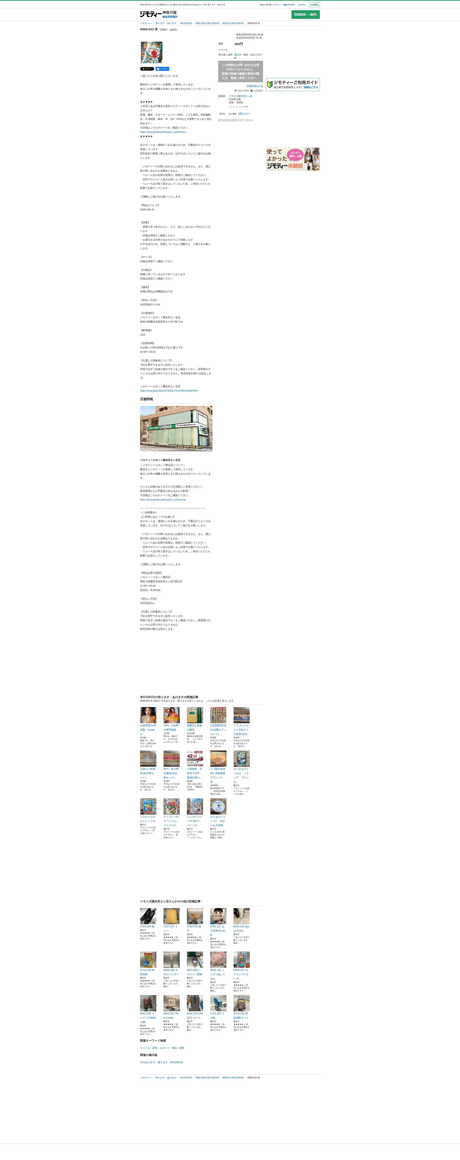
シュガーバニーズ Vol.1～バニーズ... (194, 821)
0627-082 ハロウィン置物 (194, 972)
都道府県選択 (170, 16)
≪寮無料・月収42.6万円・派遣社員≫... (194, 773)
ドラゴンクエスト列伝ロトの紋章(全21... (242, 729)
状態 (181, 1047)
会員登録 (314, 5)
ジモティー (146, 23)
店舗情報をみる (255, 86)
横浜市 (237, 54)
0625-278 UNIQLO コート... (195, 1015)
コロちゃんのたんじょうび (147, 818)
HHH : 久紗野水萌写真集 (171, 727)
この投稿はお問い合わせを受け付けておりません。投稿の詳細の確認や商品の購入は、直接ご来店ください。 (240, 71)
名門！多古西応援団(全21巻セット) (171, 773)
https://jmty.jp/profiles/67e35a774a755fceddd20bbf (169, 390)
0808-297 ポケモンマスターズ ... (241, 974)
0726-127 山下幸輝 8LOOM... (217, 930)
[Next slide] (206, 430)
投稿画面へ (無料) (305, 14)
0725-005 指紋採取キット (241, 1015)
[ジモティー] (151, 14)
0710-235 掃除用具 (147, 972)
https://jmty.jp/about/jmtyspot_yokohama (163, 131)
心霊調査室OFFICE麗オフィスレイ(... (218, 729)
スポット (165, 1047)
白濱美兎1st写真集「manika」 (148, 729)
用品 (174, 1047)
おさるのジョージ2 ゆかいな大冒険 (217, 821)
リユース (145, 1047)
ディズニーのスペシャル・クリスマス (171, 821)
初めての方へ (289, 5)
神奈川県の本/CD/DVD (207, 23)
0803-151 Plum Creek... (171, 1015)
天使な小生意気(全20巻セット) (147, 773)
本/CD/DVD (186, 23)
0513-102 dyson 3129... (241, 928)
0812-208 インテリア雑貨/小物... (148, 1017)
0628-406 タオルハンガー (171, 972)
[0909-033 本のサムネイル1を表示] (151, 52)
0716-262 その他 (217, 1015)
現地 (154, 1047)
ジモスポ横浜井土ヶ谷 (240, 96)
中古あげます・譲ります (154, 1062)
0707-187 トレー (171, 928)
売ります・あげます (165, 23)
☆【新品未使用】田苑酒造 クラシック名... (217, 775)
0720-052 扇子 (194, 928)
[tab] (173, 454)
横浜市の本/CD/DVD (233, 23)
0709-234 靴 (147, 926)
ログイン (302, 5)
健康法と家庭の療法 (194, 727)
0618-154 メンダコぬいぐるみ (217, 974)
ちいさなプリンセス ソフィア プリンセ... (241, 775)
